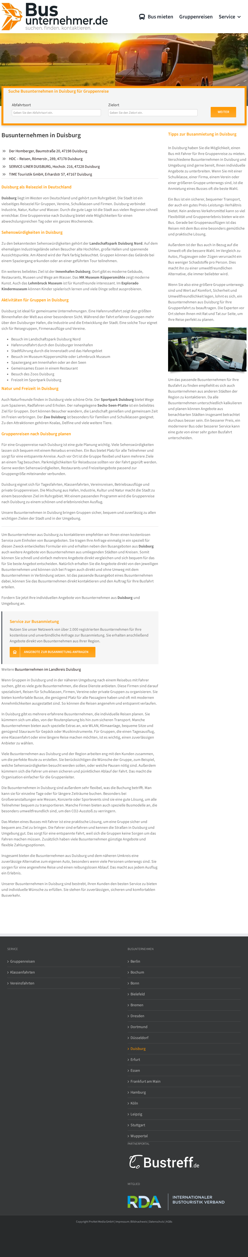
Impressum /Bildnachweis (131, 1222)
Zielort (113, 105)
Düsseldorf (139, 1037)
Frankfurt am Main (146, 1081)
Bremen (137, 1005)
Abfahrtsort (21, 105)
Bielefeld (138, 994)
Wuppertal (139, 1136)
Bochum (137, 972)
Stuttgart (138, 1125)
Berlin (135, 961)
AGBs (169, 1222)
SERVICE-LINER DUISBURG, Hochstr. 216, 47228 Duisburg (54, 166)
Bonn (135, 983)
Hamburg (138, 1092)
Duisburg (138, 1048)
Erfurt (135, 1059)
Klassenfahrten (22, 972)
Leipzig (136, 1114)
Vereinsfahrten (22, 983)
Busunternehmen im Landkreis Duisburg (48, 669)
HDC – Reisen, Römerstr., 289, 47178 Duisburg (46, 158)
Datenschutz (156, 1222)
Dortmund (139, 1027)
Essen (135, 1070)
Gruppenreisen (22, 961)
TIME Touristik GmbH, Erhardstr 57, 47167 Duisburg (50, 174)
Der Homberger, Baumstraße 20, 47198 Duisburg (48, 151)
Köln (134, 1103)
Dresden (137, 1016)
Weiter (223, 112)
